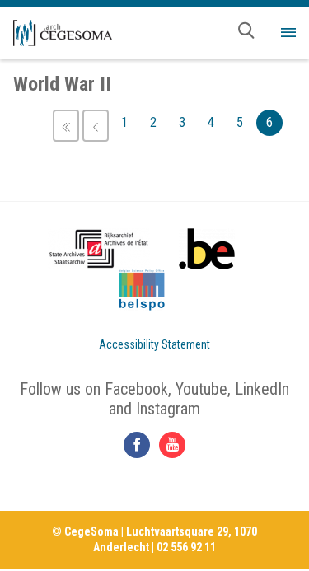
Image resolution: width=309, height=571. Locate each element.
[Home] (62, 33)
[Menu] (288, 33)
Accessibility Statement (154, 344)
